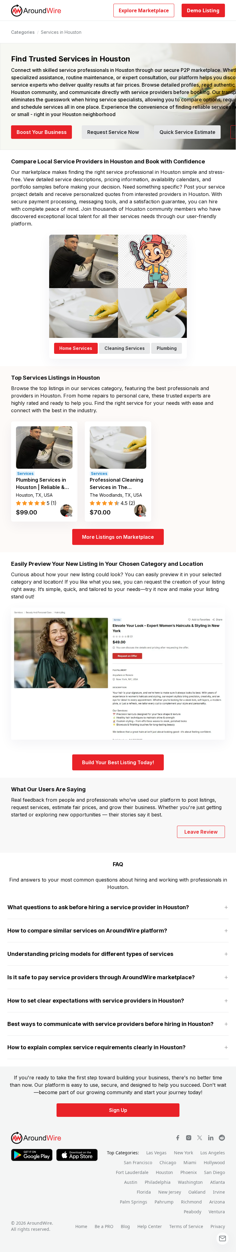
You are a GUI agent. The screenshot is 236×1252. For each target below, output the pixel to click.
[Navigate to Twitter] (200, 1138)
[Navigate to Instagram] (189, 1138)
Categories (23, 32)
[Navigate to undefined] (211, 1138)
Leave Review (201, 832)
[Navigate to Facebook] (178, 1138)
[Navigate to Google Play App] (32, 1155)
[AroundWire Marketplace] (36, 1138)
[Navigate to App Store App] (77, 1155)
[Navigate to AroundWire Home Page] (36, 10)
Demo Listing (203, 10)
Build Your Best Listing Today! (118, 762)
